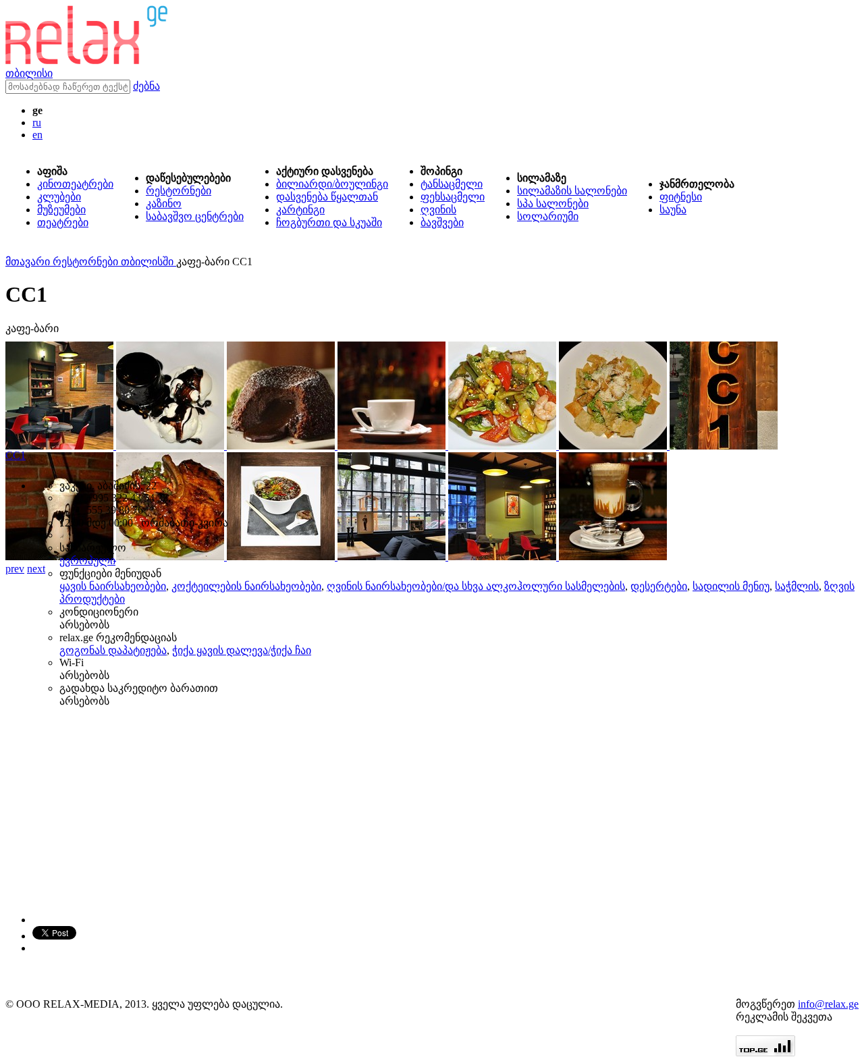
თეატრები (62, 222)
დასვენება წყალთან (327, 196)
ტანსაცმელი (452, 184)
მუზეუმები (61, 209)
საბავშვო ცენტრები (195, 216)
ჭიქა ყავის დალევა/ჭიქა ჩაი (241, 650)
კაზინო (164, 203)
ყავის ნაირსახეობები (112, 586)
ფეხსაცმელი (453, 196)
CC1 (15, 455)
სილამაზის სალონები (572, 190)
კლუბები (59, 196)
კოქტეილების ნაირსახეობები (246, 586)
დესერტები (658, 586)
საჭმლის (797, 586)
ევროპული (87, 560)
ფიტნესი (680, 196)
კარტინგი (300, 209)
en (37, 134)
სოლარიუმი (547, 216)
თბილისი (29, 73)
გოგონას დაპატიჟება (113, 650)
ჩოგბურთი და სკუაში (329, 222)
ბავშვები (442, 222)
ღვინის (438, 209)
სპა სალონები (553, 203)
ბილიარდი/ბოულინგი (332, 184)
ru (36, 122)
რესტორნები (178, 190)
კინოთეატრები (75, 184)
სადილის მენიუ (731, 586)
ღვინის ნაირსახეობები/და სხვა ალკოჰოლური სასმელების (476, 586)
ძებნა (146, 86)
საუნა (672, 209)
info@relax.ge (828, 1004)
